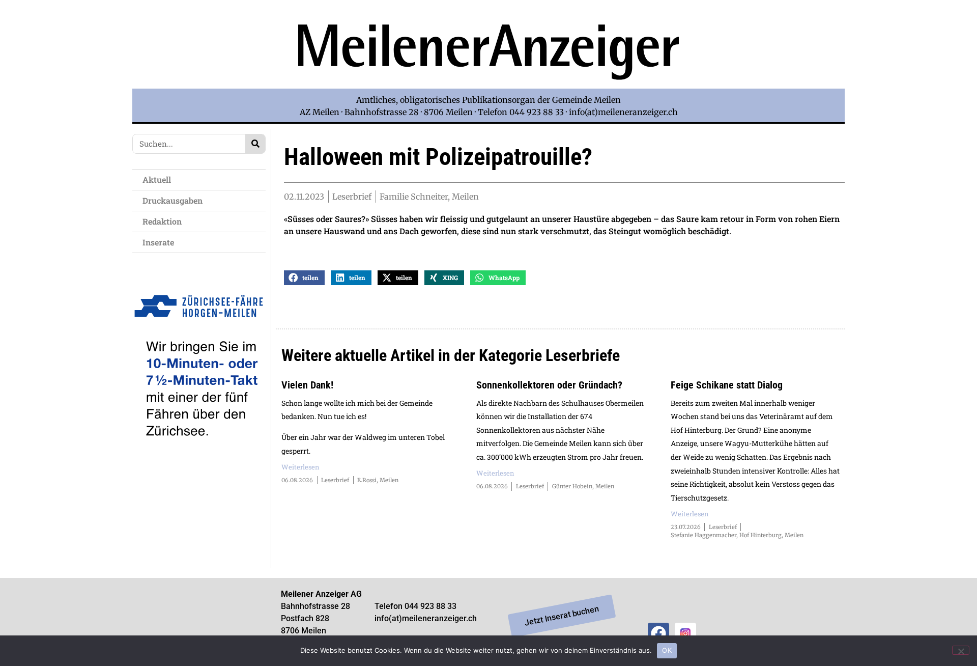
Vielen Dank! (307, 385)
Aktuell (156, 179)
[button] (304, 277)
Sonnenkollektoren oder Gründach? (549, 385)
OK (667, 650)
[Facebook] (658, 633)
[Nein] (960, 650)
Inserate (158, 242)
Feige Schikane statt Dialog (727, 385)
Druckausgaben (172, 200)
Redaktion (162, 221)
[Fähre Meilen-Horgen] (199, 459)
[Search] (255, 143)
